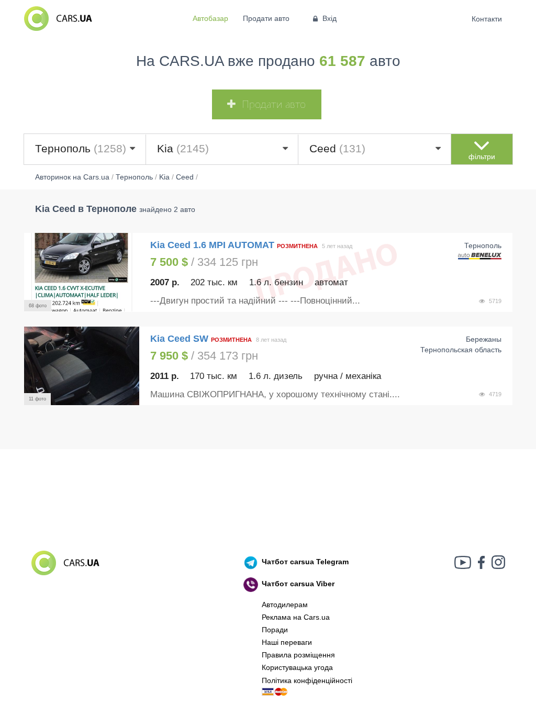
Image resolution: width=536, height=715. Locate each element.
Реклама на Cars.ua (296, 617)
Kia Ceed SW (179, 338)
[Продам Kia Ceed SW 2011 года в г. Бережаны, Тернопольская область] (81, 366)
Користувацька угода (297, 667)
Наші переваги (287, 642)
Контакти (487, 19)
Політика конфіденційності (307, 680)
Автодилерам (285, 604)
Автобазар (210, 18)
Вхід (329, 18)
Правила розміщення (298, 655)
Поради (275, 629)
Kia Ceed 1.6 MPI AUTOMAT (212, 245)
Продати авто (266, 18)
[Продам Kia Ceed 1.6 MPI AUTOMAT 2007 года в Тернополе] (81, 272)
